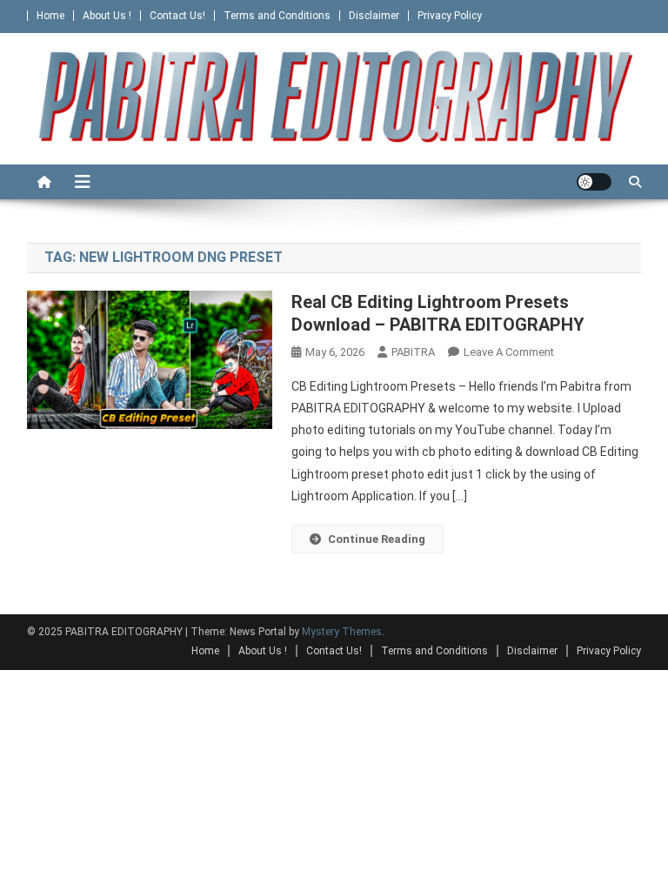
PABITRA (413, 351)
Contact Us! (177, 16)
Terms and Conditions (277, 16)
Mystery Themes (342, 632)
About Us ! (107, 16)
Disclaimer (374, 16)
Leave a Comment (509, 351)
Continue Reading (376, 539)
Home (50, 16)
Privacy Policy (450, 16)
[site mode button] (594, 182)
